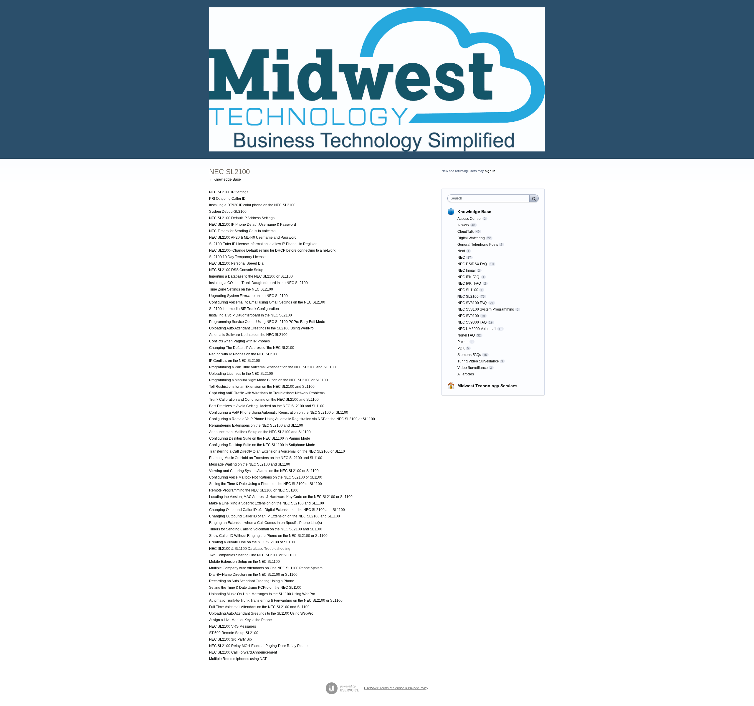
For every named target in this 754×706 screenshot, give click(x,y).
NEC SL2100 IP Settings (228, 192)
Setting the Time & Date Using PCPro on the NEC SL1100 (255, 587)
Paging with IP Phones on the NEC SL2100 (243, 354)
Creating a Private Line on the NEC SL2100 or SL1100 (252, 542)
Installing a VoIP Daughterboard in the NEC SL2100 (250, 315)
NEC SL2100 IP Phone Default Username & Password (252, 224)
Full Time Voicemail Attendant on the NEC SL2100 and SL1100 (259, 607)
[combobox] (490, 198)
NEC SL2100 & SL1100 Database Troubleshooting (249, 549)
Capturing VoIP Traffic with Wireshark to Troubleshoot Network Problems (267, 393)
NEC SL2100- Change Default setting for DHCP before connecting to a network (272, 250)
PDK (461, 348)
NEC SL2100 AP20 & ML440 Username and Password (253, 237)
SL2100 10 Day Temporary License (237, 257)
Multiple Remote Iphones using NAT (238, 659)
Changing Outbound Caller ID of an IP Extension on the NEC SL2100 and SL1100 (274, 516)
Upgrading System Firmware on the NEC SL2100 (248, 296)
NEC (461, 257)
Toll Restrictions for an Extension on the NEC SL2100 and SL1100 (262, 387)
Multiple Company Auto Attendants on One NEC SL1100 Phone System (266, 568)
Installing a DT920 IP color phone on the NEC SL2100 (252, 205)
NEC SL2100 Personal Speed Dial (236, 263)
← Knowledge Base (225, 179)
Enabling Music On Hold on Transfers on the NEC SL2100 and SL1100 (265, 458)
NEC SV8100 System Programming (485, 309)
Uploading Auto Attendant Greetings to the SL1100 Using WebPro (261, 613)
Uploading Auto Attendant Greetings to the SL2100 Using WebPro (261, 328)
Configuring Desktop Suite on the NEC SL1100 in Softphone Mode (262, 445)
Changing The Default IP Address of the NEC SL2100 (251, 348)
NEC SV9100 (468, 316)
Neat (461, 251)
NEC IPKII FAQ (469, 283)
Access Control (469, 219)
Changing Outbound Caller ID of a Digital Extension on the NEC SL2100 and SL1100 (277, 510)
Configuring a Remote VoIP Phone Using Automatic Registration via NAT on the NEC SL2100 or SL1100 (292, 419)
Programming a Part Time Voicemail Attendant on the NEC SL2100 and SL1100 (272, 367)
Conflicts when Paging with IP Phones (239, 341)
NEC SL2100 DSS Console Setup (236, 270)
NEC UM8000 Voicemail (476, 329)
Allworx (463, 225)
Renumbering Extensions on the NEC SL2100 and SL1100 (256, 425)
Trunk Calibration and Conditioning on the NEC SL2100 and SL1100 (264, 399)
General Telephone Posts (477, 245)
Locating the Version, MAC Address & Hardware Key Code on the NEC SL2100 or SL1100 (281, 497)
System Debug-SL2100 (228, 212)
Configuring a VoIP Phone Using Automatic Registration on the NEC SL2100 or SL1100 (278, 412)
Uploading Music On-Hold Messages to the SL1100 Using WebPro (262, 594)
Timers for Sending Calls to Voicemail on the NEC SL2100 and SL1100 (265, 529)
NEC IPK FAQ (468, 277)
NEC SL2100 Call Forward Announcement (243, 652)
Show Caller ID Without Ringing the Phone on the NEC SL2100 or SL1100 (268, 536)
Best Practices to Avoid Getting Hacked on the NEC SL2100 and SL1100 (266, 406)
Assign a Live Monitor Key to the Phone (240, 620)
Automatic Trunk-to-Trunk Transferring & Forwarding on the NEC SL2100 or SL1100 (276, 600)
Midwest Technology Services (487, 385)
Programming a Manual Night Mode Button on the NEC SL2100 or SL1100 (268, 380)
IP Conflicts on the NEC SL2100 (234, 361)
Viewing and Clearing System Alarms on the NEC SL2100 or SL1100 (264, 471)
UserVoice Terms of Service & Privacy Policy (396, 688)
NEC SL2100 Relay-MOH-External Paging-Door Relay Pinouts (259, 646)
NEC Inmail (466, 270)
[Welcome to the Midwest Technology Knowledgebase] (377, 79)
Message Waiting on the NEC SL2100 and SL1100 (249, 464)
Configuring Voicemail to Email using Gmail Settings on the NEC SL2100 (267, 302)
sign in (490, 171)
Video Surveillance (472, 368)
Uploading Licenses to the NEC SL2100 (241, 374)
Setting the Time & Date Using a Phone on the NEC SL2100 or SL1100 (265, 484)
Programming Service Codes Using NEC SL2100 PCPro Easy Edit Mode (267, 322)
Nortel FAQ (466, 335)
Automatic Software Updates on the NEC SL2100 (248, 335)
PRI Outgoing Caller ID (227, 199)
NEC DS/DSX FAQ (472, 264)
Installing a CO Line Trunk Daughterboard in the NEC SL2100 (258, 283)
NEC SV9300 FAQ (472, 322)
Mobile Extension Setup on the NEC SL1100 (244, 562)
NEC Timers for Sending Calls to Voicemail (243, 231)
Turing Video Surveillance (478, 361)
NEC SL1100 (467, 290)
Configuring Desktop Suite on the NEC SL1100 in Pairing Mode (259, 438)
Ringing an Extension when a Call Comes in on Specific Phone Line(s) (265, 523)
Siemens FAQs (469, 355)
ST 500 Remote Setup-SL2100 (233, 633)
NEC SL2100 (468, 296)
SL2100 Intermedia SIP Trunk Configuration (244, 309)
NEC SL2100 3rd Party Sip (230, 639)
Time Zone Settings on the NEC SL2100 (241, 289)
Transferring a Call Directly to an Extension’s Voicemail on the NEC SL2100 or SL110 (277, 451)
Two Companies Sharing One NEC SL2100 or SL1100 (252, 555)
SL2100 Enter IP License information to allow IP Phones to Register (263, 244)
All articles (465, 374)
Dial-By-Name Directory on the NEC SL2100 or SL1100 (253, 575)
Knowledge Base (474, 211)
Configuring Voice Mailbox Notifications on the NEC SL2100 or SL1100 (265, 477)
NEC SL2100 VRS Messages (232, 626)
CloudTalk (465, 232)
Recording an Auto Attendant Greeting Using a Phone (251, 581)
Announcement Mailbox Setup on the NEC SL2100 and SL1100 (260, 432)
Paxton (463, 342)
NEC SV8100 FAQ (472, 303)
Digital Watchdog (471, 238)
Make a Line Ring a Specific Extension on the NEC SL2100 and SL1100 (266, 503)
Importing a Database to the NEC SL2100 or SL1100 (251, 276)
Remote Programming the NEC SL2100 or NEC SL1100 (253, 490)
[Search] (534, 198)
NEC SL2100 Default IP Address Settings (242, 218)
